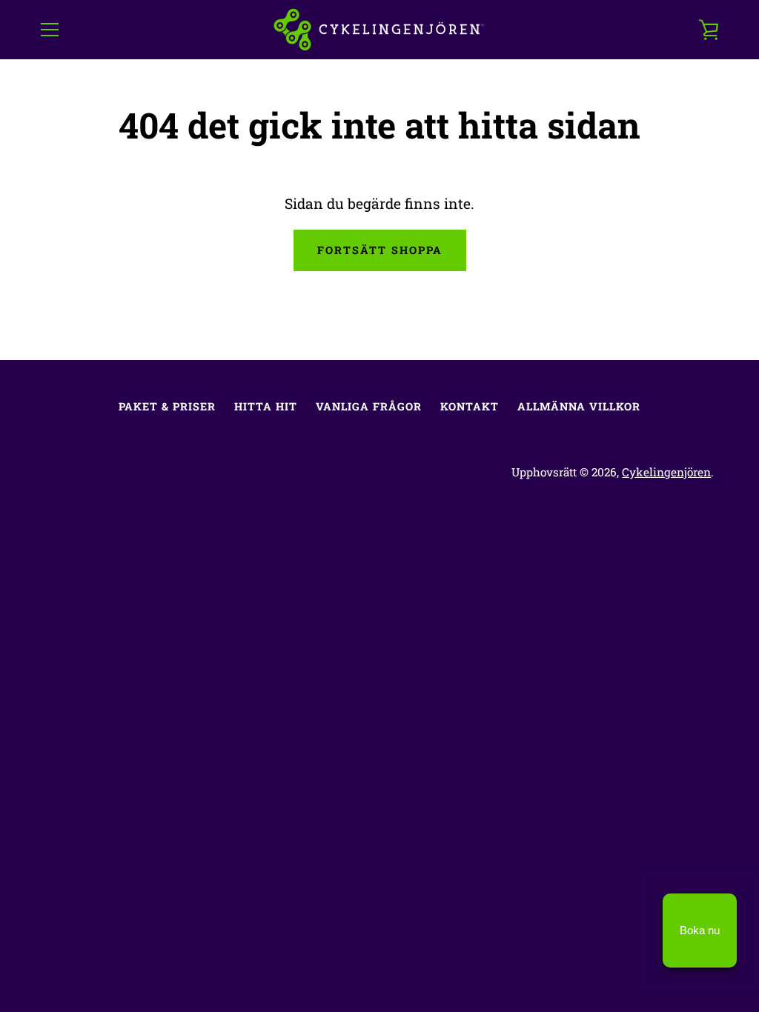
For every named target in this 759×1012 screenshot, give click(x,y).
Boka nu (700, 930)
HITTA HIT (265, 406)
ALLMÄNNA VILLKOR (578, 406)
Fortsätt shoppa (380, 250)
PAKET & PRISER (167, 406)
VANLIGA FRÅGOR (369, 406)
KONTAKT (469, 406)
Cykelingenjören (666, 472)
